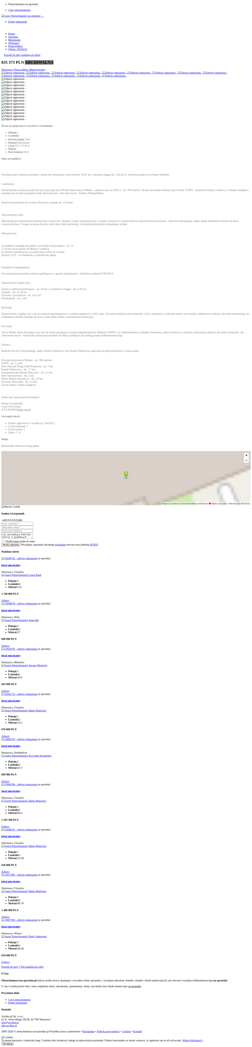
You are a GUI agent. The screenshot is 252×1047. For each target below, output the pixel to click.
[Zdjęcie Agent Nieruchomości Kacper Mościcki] (24, 665)
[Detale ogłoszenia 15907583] (19, 920)
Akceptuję (8, 1044)
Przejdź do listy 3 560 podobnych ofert (22, 966)
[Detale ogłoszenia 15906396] (19, 784)
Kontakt (137, 1031)
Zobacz (5, 600)
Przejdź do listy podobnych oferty (22, 55)
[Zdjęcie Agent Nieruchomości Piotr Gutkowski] (23, 936)
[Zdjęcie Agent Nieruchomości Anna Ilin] (20, 620)
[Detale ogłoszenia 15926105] (19, 648)
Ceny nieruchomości (19, 10)
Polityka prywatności (108, 1031)
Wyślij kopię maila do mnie (20, 541)
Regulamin (88, 1031)
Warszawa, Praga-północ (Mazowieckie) (23, 69)
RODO (94, 544)
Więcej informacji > (193, 1040)
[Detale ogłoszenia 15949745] (19, 558)
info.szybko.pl (9, 1025)
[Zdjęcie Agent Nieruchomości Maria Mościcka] (23, 710)
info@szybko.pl (10, 1022)
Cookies (126, 1031)
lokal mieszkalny (11, 565)
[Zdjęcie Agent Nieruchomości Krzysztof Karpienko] (26, 755)
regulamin (60, 544)
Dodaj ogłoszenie (17, 1002)
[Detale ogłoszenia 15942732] (19, 694)
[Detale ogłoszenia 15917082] (19, 874)
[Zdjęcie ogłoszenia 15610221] (14, 72)
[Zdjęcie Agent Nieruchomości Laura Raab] (21, 575)
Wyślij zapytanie (11, 545)
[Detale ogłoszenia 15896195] (19, 739)
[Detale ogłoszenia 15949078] (19, 603)
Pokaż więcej (23, 409)
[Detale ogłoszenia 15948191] (19, 829)
